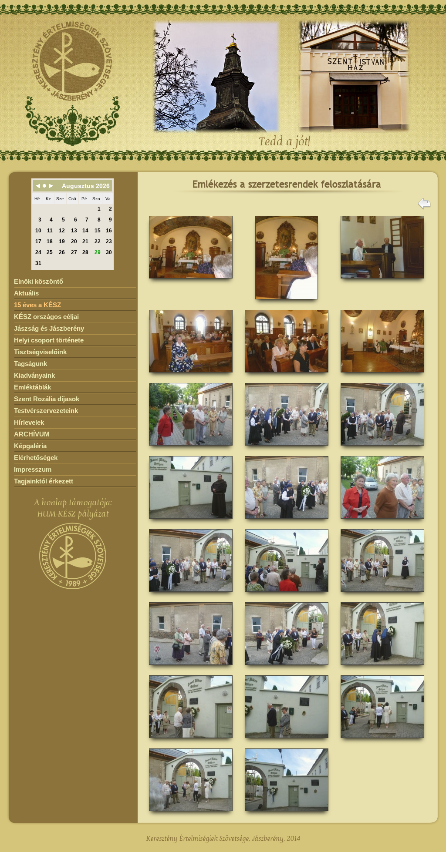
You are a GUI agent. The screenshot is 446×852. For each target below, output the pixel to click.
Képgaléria (30, 445)
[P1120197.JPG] (382, 375)
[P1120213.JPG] (287, 668)
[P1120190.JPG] (286, 302)
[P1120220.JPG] (287, 741)
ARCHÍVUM (32, 434)
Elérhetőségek (35, 457)
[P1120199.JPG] (191, 448)
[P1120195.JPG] (191, 375)
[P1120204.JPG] (382, 521)
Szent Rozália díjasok (46, 399)
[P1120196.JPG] (287, 375)
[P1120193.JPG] (382, 281)
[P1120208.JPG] (287, 594)
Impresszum (32, 469)
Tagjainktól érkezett (43, 481)
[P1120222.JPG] (191, 814)
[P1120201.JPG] (382, 448)
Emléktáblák (32, 387)
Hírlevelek (29, 422)
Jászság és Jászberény (49, 328)
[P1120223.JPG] (287, 814)
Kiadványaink (34, 375)
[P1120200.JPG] (287, 448)
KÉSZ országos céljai (46, 316)
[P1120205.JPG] (191, 594)
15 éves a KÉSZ (37, 305)
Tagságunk (30, 363)
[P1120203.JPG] (287, 521)
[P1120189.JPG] (191, 281)
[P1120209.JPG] (382, 594)
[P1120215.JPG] (382, 668)
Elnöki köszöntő (38, 281)
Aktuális (26, 293)
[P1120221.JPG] (382, 741)
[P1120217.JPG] (191, 741)
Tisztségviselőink (40, 352)
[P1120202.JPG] (191, 521)
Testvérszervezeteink (46, 410)
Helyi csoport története (49, 340)
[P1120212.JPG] (191, 668)
